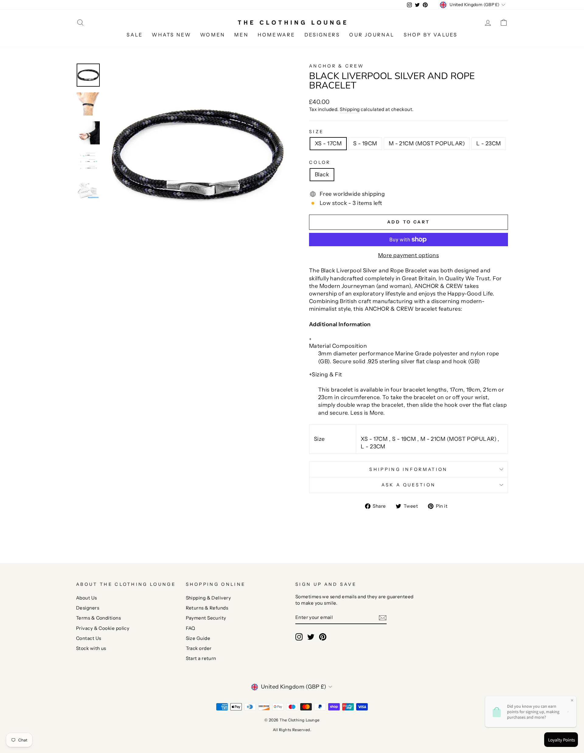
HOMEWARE (276, 35)
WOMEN (212, 35)
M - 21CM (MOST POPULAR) (427, 143)
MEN (241, 35)
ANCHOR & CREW (336, 66)
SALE (135, 35)
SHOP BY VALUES (431, 35)
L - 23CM (488, 143)
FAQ (190, 628)
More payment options (408, 255)
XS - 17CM (328, 143)
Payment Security (206, 618)
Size (316, 131)
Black (322, 174)
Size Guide (198, 638)
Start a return (201, 658)
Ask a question (408, 485)
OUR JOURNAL (371, 35)
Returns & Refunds (207, 608)
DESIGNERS (322, 35)
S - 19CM (365, 143)
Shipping (350, 109)
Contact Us (88, 638)
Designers (87, 608)
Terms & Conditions (98, 618)
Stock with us (91, 648)
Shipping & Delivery (208, 598)
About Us (86, 598)
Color (320, 162)
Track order (199, 648)
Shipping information (408, 469)
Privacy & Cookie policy (102, 628)
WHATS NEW (171, 35)
